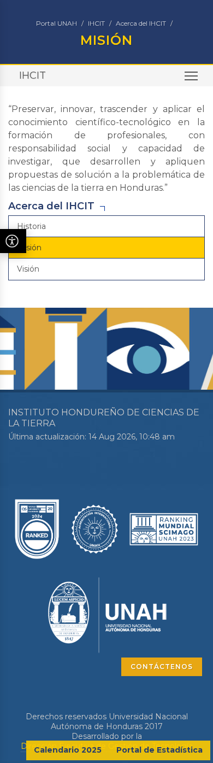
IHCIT (96, 23)
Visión (28, 269)
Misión (29, 248)
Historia (31, 226)
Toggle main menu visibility (191, 76)
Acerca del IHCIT (141, 23)
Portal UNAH (56, 23)
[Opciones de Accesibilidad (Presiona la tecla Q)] (13, 241)
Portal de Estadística (159, 750)
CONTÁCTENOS (162, 666)
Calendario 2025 (68, 750)
